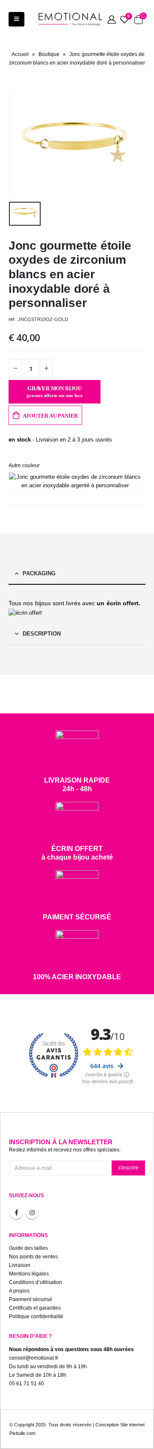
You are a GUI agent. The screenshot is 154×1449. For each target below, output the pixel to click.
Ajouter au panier (50, 415)
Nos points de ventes (33, 1256)
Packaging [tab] (39, 573)
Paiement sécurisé (30, 1299)
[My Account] (112, 19)
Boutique (48, 54)
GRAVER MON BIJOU (55, 391)
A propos (19, 1290)
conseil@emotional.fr (33, 1358)
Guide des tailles (28, 1248)
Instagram (32, 1212)
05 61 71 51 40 (26, 1383)
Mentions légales (29, 1273)
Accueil (20, 54)
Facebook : (16, 1212)
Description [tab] (42, 633)
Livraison (19, 1265)
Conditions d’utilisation (35, 1282)
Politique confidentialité (36, 1316)
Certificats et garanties (35, 1308)
